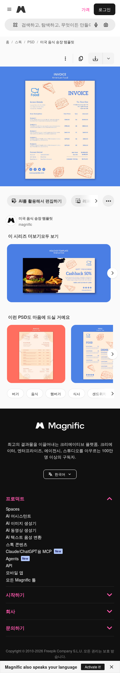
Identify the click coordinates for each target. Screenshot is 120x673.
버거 (15, 393)
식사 (76, 393)
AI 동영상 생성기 (21, 530)
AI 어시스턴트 (18, 516)
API (9, 565)
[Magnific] (60, 427)
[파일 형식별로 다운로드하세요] (108, 58)
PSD (31, 41)
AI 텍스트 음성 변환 (24, 537)
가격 (86, 9)
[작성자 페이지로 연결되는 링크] (11, 221)
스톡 (18, 41)
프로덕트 (15, 498)
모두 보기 (50, 236)
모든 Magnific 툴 (21, 580)
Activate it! (93, 666)
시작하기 (15, 594)
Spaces (13, 509)
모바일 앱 (14, 572)
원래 (33, 78)
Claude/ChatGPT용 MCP (33, 551)
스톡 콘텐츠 (16, 544)
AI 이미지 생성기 (21, 523)
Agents (17, 558)
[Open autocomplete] (13, 25)
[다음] (96, 201)
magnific (25, 224)
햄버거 (55, 393)
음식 (34, 393)
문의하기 (15, 627)
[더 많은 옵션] (65, 58)
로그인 (104, 9)
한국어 (60, 474)
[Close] (111, 666)
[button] (60, 474)
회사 (10, 611)
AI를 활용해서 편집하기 (40, 201)
